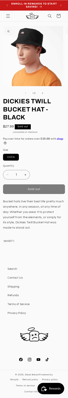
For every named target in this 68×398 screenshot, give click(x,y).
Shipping (7, 132)
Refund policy (30, 380)
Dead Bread (32, 375)
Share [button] (11, 253)
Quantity (8, 166)
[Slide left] (25, 93)
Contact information (35, 392)
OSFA (13, 158)
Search (12, 268)
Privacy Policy (17, 313)
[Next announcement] (61, 5)
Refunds (13, 295)
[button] (8, 16)
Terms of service (25, 386)
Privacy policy (50, 380)
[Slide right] (42, 93)
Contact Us (15, 277)
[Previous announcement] (7, 5)
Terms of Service (19, 304)
